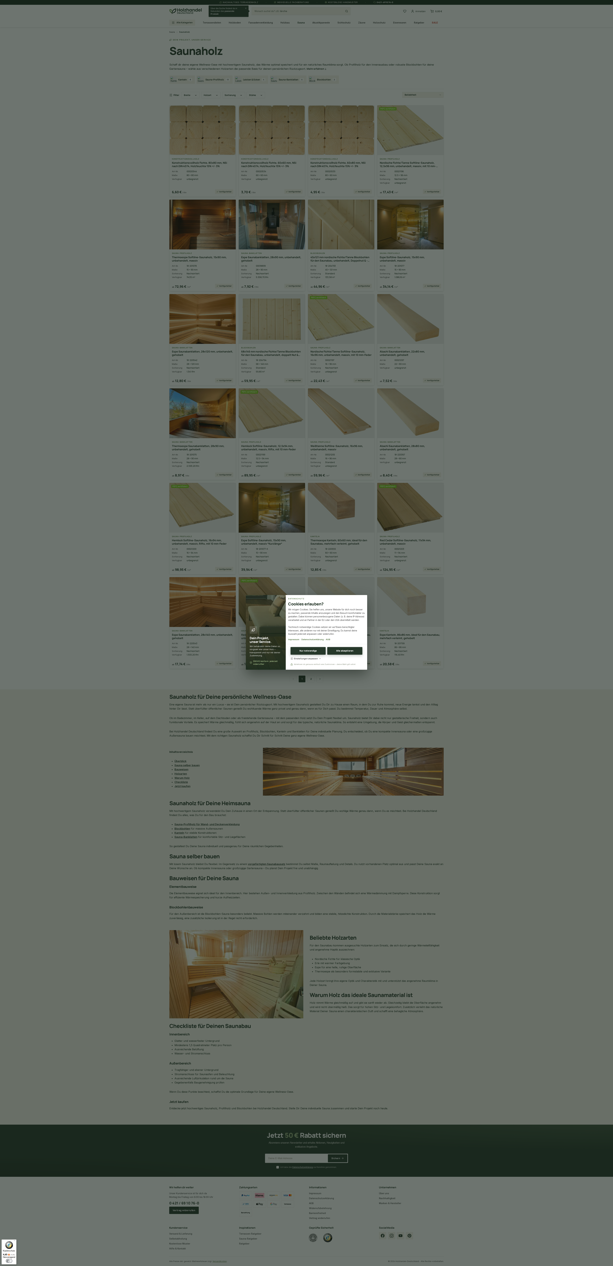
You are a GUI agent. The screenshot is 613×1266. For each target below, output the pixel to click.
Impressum (293, 639)
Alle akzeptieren (344, 650)
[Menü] (14, 1241)
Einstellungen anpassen (306, 658)
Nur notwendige (308, 650)
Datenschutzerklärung (312, 639)
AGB (328, 639)
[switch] (9, 1261)
